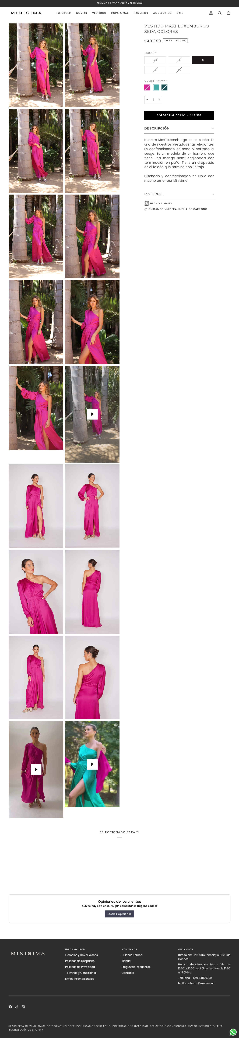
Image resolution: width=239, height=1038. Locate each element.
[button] (63, 13)
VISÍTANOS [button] (185, 949)
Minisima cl (20, 1026)
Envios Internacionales (79, 979)
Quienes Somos (132, 955)
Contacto (128, 973)
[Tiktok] (16, 1006)
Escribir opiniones (119, 914)
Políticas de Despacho (80, 961)
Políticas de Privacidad (80, 967)
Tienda (126, 961)
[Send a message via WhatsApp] (233, 1032)
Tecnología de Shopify (26, 1030)
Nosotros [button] (129, 949)
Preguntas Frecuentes (136, 967)
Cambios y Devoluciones (81, 955)
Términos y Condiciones (81, 973)
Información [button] (75, 949)
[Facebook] (10, 1006)
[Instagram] (23, 1006)
